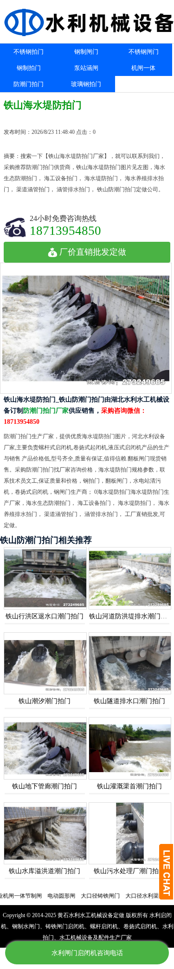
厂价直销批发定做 (92, 252)
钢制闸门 (86, 51)
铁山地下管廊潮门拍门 (44, 786)
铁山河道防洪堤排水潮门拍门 (131, 616)
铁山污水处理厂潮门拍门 (129, 871)
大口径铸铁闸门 (89, 896)
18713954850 (65, 230)
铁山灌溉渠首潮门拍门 (129, 786)
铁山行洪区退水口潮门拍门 (45, 616)
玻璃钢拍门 (86, 84)
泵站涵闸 (86, 67)
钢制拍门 (29, 67)
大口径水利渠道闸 (137, 896)
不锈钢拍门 (28, 51)
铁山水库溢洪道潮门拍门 (44, 871)
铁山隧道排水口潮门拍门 (129, 701)
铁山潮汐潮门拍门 (45, 701)
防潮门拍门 (28, 84)
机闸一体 (143, 67)
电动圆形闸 (50, 896)
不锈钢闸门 (144, 51)
